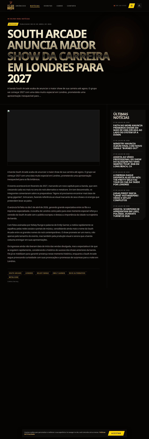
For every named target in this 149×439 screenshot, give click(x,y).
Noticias (13, 24)
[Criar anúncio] (131, 5)
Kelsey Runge (43, 273)
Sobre (60, 6)
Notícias (35, 6)
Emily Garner (59, 273)
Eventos (48, 6)
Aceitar (116, 433)
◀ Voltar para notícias (18, 19)
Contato (71, 6)
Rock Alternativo (77, 273)
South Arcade (15, 273)
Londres (29, 273)
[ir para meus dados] (139, 5)
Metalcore (14, 277)
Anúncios (21, 6)
